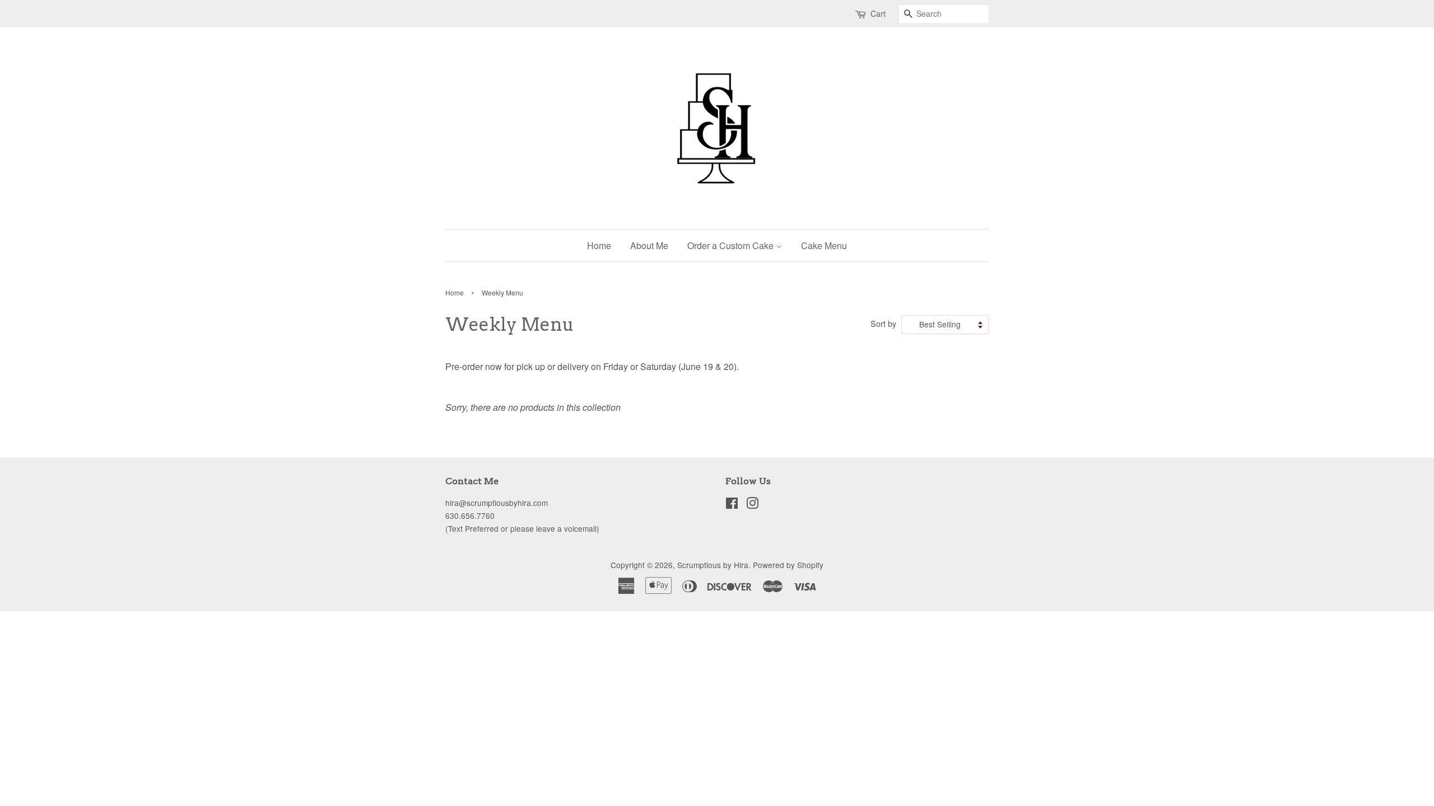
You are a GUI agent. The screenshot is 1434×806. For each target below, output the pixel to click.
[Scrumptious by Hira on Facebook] (731, 504)
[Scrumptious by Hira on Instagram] (752, 504)
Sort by (883, 323)
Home (599, 245)
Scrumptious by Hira (712, 564)
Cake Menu (824, 245)
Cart (878, 13)
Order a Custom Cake (731, 245)
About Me (649, 245)
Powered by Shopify (788, 564)
